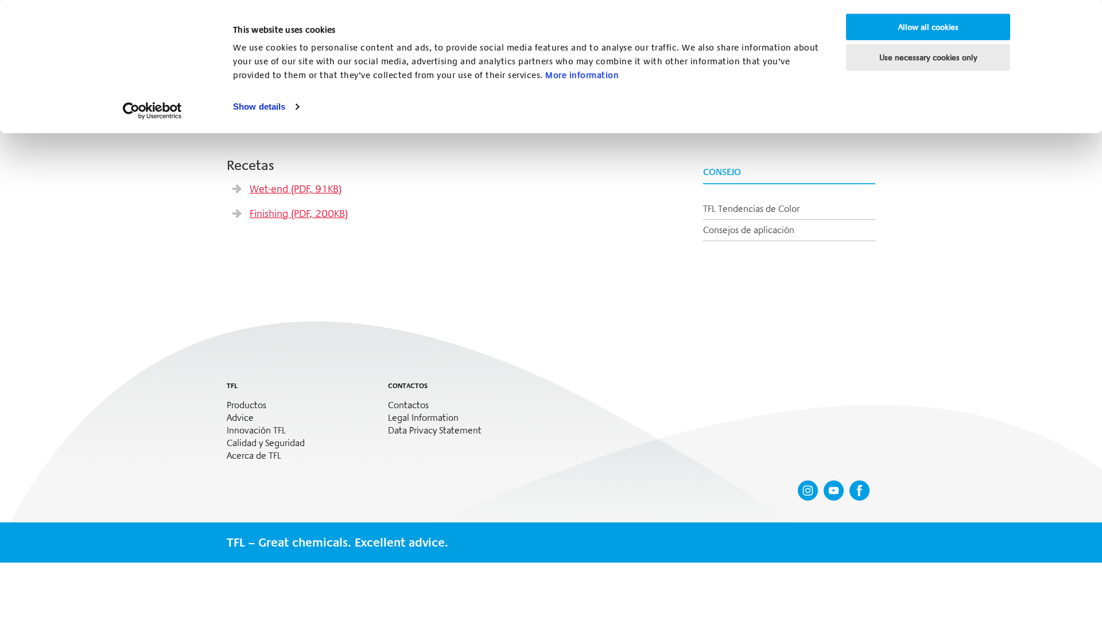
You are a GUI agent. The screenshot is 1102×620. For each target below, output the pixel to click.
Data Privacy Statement (435, 430)
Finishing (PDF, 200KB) (299, 213)
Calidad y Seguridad (266, 443)
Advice (240, 418)
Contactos (408, 405)
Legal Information (423, 418)
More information (582, 75)
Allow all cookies (928, 27)
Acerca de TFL (254, 456)
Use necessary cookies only (928, 57)
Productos (246, 405)
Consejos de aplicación (748, 229)
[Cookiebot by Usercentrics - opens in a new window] (152, 110)
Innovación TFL (256, 430)
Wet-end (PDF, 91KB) (296, 189)
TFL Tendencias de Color (751, 208)
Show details (259, 106)
